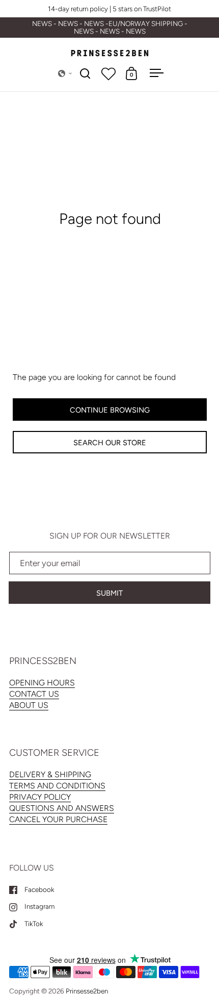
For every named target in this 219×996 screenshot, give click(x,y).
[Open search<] (85, 73)
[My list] (108, 73)
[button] (65, 73)
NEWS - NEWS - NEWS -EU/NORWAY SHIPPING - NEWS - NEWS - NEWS (109, 27)
